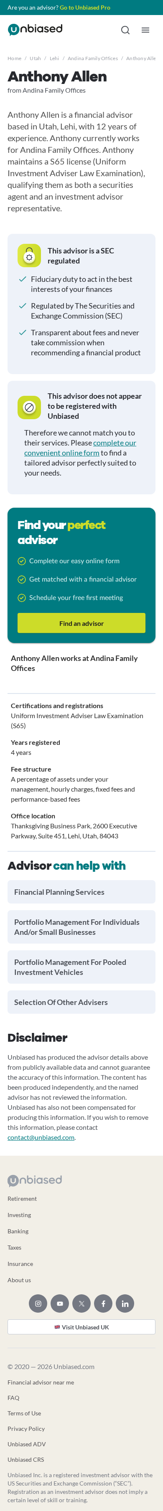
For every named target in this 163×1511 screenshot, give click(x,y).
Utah (35, 58)
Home (14, 58)
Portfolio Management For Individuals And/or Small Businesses (77, 926)
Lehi (54, 58)
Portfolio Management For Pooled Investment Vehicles (70, 967)
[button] (125, 30)
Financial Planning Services (59, 891)
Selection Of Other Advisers (61, 1002)
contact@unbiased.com (41, 1137)
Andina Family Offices (93, 58)
